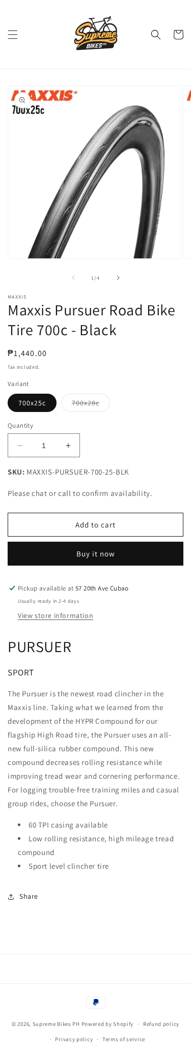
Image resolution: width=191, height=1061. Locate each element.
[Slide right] (118, 278)
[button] (13, 34)
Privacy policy (74, 1039)
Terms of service (123, 1039)
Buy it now (95, 553)
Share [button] (28, 896)
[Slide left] (73, 278)
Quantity (20, 425)
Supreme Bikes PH (56, 1023)
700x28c (91, 405)
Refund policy (161, 1023)
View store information (55, 615)
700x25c (32, 402)
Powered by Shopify (107, 1023)
